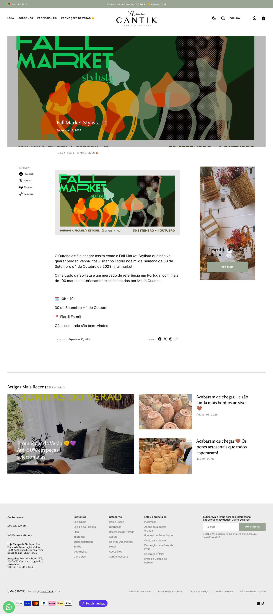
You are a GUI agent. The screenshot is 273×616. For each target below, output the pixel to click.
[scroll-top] (265, 608)
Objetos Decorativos (121, 541)
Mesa (112, 546)
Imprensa (79, 536)
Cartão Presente (118, 556)
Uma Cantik (47, 591)
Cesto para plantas (155, 540)
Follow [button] (235, 18)
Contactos (80, 556)
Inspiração (150, 521)
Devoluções (80, 551)
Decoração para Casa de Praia (158, 547)
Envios (77, 546)
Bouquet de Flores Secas (158, 535)
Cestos (113, 536)
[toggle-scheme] (214, 18)
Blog (69, 152)
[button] (223, 18)
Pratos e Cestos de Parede (155, 560)
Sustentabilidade (83, 541)
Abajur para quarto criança (155, 528)
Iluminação (115, 526)
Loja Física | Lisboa (85, 526)
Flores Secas (116, 521)
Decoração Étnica (154, 553)
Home (60, 152)
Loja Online (80, 521)
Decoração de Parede (121, 531)
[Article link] (49, 452)
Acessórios (115, 551)
